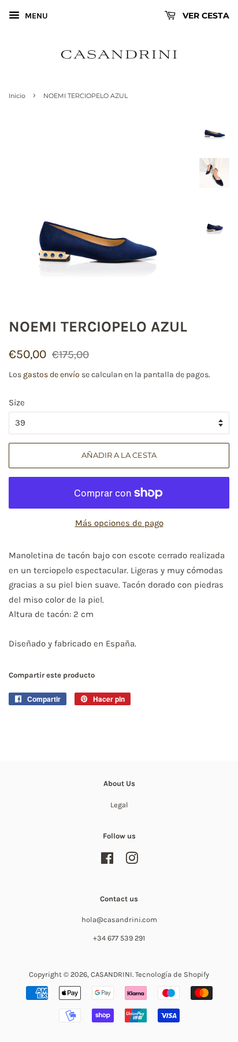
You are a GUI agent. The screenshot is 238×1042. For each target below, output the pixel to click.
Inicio (17, 96)
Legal (119, 804)
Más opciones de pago (119, 523)
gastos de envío (51, 374)
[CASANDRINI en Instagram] (131, 860)
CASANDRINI (111, 974)
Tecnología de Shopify (172, 974)
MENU (35, 16)
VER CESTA (204, 15)
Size (17, 402)
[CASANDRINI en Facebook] (107, 860)
